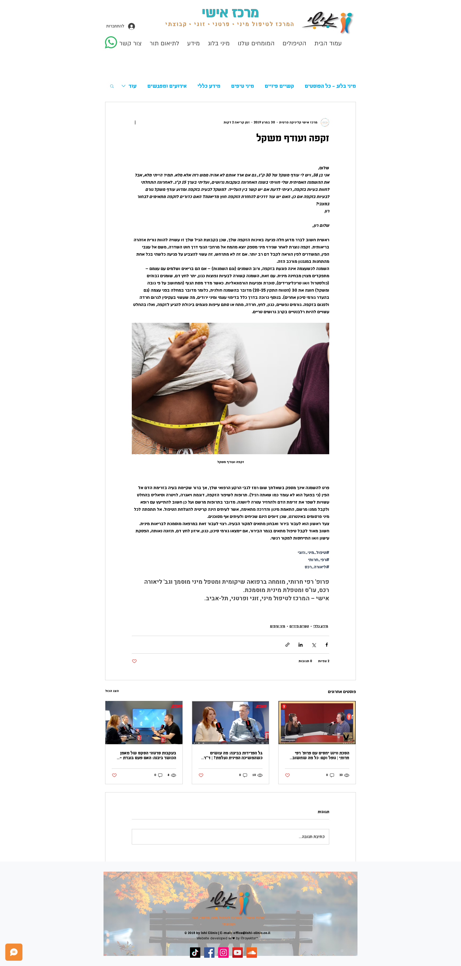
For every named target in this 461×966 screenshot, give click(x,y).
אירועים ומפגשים (167, 86)
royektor (249, 938)
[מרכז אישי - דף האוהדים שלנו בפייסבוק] (209, 952)
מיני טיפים (242, 86)
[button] (219, 43)
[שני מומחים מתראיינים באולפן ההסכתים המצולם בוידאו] (230, 722)
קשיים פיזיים (279, 86)
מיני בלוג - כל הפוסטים (330, 86)
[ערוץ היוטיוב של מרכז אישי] (237, 952)
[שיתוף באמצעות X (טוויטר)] (313, 644)
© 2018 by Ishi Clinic (200, 933)
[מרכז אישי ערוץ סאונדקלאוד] (252, 952)
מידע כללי (208, 86)
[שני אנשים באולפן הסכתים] (317, 722)
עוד (133, 86)
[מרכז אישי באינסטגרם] (223, 952)
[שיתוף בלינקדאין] (300, 644)
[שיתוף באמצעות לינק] (287, 644)
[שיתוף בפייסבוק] (326, 644)
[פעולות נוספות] (135, 122)
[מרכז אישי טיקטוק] (195, 952)
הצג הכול (112, 691)
